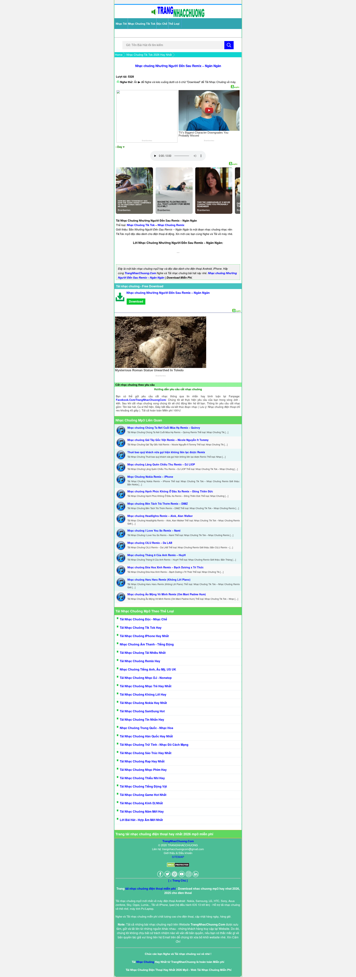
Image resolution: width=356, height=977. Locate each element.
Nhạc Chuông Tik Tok (141, 23)
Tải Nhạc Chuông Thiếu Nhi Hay (142, 778)
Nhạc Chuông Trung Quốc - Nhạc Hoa (146, 728)
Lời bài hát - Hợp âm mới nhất (141, 820)
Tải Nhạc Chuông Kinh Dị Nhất (141, 803)
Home (118, 54)
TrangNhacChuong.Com (140, 273)
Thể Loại (173, 23)
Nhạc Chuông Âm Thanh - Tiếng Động (147, 644)
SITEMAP (178, 857)
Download (136, 301)
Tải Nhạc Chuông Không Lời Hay (143, 694)
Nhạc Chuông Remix (171, 225)
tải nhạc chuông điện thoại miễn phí (150, 888)
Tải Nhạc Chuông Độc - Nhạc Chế (143, 619)
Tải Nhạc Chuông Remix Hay (140, 661)
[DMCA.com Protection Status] (178, 866)
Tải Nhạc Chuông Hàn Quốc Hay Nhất (146, 736)
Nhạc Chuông (145, 962)
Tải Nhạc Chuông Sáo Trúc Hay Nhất (145, 753)
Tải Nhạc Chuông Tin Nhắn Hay (142, 719)
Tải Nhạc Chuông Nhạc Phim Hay (143, 769)
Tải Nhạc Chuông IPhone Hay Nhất (144, 636)
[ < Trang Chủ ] (178, 880)
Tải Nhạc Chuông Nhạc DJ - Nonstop (146, 678)
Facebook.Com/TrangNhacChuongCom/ (141, 400)
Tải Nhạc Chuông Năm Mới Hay (142, 811)
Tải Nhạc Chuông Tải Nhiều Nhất (143, 652)
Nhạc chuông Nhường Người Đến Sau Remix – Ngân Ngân (178, 66)
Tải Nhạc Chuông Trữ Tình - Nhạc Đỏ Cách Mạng (154, 744)
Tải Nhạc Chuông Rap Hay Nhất (142, 761)
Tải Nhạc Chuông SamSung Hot (142, 711)
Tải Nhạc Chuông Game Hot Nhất (143, 795)
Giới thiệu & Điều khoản (178, 853)
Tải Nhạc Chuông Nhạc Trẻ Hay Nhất (145, 686)
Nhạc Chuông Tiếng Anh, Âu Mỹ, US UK (148, 669)
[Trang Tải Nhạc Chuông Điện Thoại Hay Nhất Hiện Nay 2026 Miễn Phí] (178, 16)
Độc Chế (161, 23)
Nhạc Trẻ (121, 23)
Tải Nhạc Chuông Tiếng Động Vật (143, 786)
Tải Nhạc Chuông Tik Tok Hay (140, 627)
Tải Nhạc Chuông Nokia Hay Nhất (143, 703)
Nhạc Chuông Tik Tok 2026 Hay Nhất (149, 54)
